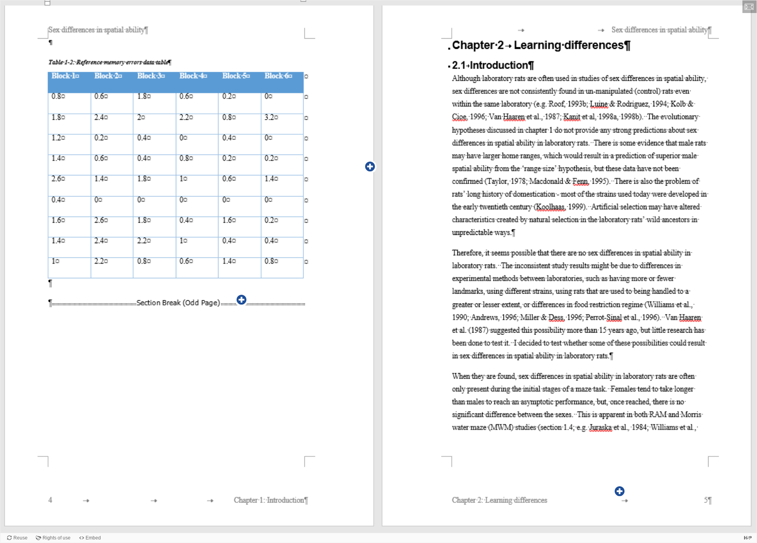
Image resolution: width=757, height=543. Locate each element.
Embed (93, 538)
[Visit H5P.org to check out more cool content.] (748, 537)
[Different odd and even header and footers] (619, 491)
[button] (749, 6)
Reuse (20, 538)
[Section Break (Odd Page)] (241, 300)
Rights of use (57, 538)
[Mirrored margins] (370, 166)
